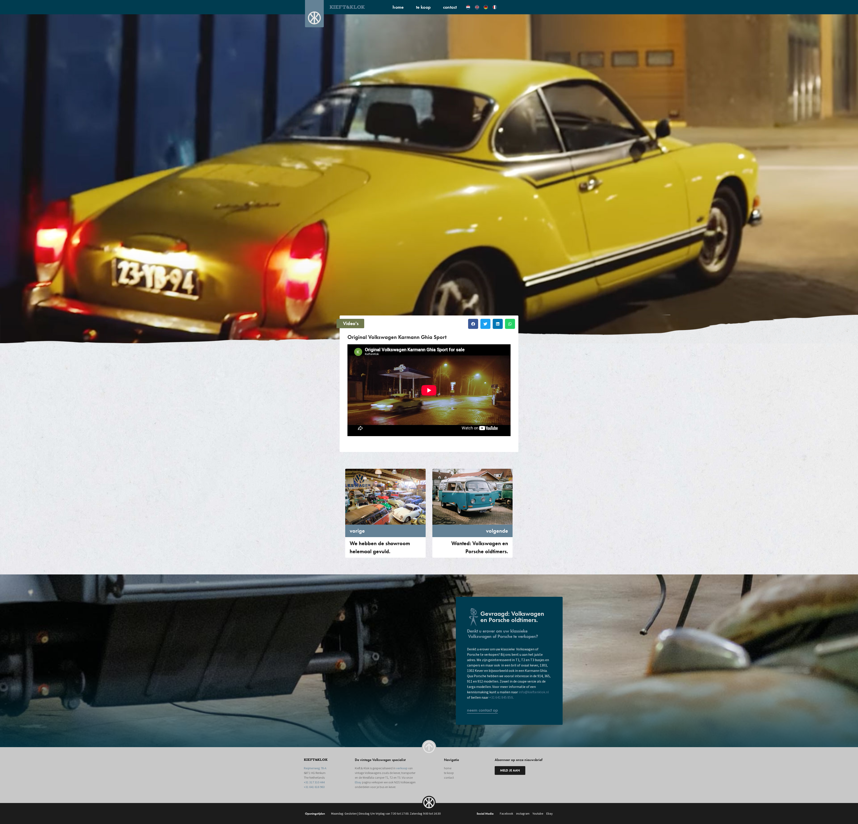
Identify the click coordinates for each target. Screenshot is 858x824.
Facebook (506, 813)
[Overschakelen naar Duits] (485, 7)
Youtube (537, 813)
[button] (473, 324)
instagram (523, 813)
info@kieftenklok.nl (534, 692)
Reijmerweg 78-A (315, 768)
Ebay (358, 782)
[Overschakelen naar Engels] (477, 7)
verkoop (402, 768)
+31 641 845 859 (501, 697)
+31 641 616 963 (314, 787)
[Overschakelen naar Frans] (494, 7)
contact (450, 7)
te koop (423, 7)
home (398, 7)
